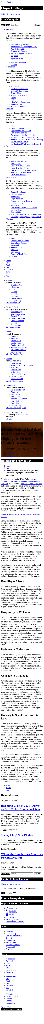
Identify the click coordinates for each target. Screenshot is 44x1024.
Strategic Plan (16, 316)
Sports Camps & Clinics (20, 241)
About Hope (11, 976)
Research (9, 109)
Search (37, 25)
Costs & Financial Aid (19, 89)
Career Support (16, 376)
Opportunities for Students (21, 131)
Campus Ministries (18, 194)
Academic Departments (20, 44)
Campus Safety (16, 210)
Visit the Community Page (16, 408)
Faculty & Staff (12, 307)
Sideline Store (16, 247)
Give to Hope (11, 990)
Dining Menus (16, 298)
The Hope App (16, 285)
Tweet (8, 788)
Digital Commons (17, 128)
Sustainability (16, 212)
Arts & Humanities (18, 49)
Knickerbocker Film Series (21, 172)
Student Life (15, 196)
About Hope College (19, 399)
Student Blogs (16, 104)
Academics (10, 29)
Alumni (9, 359)
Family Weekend (17, 345)
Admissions (10, 67)
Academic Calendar (18, 350)
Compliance (10, 940)
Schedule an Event (18, 314)
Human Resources (18, 318)
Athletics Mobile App (19, 254)
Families (9, 332)
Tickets (13, 238)
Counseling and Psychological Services (26, 217)
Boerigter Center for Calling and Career (26, 214)
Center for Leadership (19, 133)
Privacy (9, 949)
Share (8, 785)
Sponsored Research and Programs (24, 137)
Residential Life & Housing (21, 201)
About (8, 261)
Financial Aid (16, 341)
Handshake (15, 296)
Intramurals (15, 245)
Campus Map (16, 300)
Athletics (9, 219)
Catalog (14, 65)
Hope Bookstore (17, 199)
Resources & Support (19, 51)
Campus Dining (17, 203)
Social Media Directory (15, 922)
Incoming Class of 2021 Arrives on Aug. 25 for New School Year (20, 807)
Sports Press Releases (19, 243)
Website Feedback (13, 945)
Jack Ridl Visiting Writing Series (23, 170)
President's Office (12, 453)
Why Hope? (15, 86)
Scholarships (16, 93)
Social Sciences (17, 58)
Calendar (9, 269)
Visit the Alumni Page (14, 381)
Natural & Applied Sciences (21, 53)
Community (10, 385)
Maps (8, 272)
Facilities (14, 250)
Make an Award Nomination (22, 365)
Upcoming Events (18, 374)
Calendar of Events (18, 390)
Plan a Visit (15, 367)
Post (7, 790)
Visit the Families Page (14, 354)
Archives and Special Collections (23, 135)
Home (8, 466)
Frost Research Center (19, 142)
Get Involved (16, 343)
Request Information (19, 106)
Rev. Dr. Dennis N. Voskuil (31, 484)
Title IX (9, 938)
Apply (13, 98)
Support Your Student (19, 347)
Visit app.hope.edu (13, 303)
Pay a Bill (14, 338)
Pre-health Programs (18, 62)
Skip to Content (7, 2)
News (8, 267)
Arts (7, 146)
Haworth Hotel (16, 401)
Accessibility (11, 947)
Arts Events (15, 394)
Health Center (16, 205)
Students (9, 280)
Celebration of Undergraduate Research (26, 144)
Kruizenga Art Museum (20, 161)
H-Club (14, 256)
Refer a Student (17, 379)
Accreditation (11, 942)
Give (8, 276)
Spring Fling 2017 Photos (17, 835)
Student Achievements (19, 91)
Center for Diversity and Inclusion (24, 208)
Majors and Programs (19, 95)
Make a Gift (15, 372)
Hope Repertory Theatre (20, 168)
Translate (24, 414)
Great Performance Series (20, 166)
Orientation (15, 336)
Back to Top (6, 1007)
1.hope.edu (15, 287)
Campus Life (11, 177)
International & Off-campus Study (24, 47)
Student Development (19, 192)
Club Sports (15, 252)
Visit (12, 100)
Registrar (14, 56)
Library (13, 60)
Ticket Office (16, 164)
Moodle (14, 294)
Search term (5, 25)
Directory (9, 419)
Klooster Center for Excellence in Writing (27, 139)
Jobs (7, 274)
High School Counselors (20, 102)
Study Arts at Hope (18, 175)
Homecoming (16, 363)
